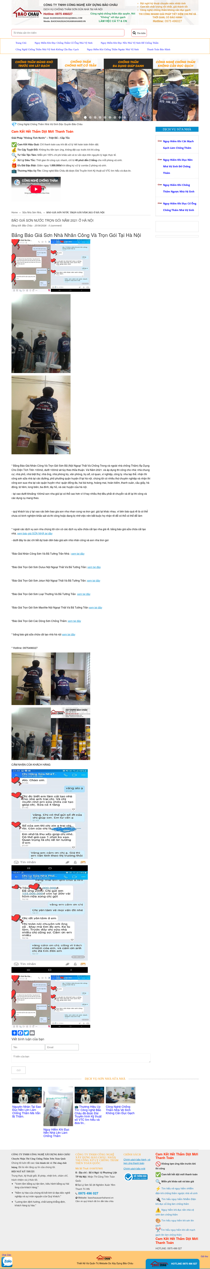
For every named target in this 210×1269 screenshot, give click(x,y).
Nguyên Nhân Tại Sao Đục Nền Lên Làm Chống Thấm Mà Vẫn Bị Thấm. (26, 1111)
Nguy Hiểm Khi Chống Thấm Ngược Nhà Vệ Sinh (113, 49)
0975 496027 (64, 14)
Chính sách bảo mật (134, 1168)
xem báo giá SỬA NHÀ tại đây (34, 533)
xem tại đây (77, 553)
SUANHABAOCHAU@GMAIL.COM (66, 17)
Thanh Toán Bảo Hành (158, 49)
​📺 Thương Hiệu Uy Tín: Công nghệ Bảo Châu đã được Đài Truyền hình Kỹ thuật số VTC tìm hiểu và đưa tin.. (88, 1114)
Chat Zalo (6, 1254)
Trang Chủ (21, 43)
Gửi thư (204, 1256)
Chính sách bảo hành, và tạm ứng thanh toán (137, 1161)
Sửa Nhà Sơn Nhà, (32, 212)
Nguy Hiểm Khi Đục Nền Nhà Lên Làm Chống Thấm (56, 1132)
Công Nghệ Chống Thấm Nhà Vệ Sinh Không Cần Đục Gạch (47, 49)
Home (14, 212)
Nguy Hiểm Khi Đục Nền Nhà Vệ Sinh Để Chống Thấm (129, 43)
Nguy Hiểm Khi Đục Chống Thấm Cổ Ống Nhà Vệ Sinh (64, 43)
